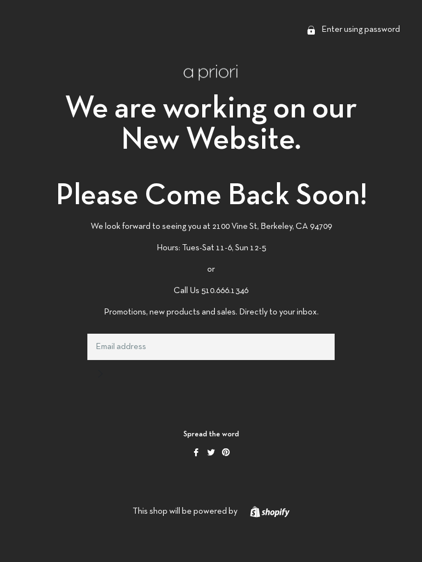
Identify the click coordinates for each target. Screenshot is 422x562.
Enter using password (360, 29)
